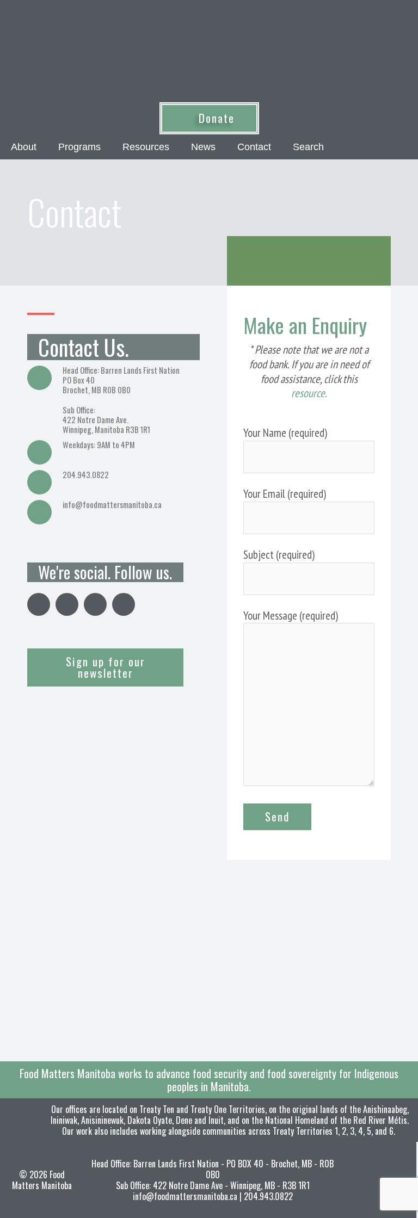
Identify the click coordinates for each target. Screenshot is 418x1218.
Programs (79, 146)
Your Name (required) (285, 432)
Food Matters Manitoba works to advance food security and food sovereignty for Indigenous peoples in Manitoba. (209, 1080)
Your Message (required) (290, 615)
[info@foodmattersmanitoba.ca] (39, 512)
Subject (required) (279, 554)
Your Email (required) (284, 493)
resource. (309, 393)
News (203, 146)
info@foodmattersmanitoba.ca (112, 504)
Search (308, 146)
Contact (254, 146)
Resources (145, 146)
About (23, 146)
